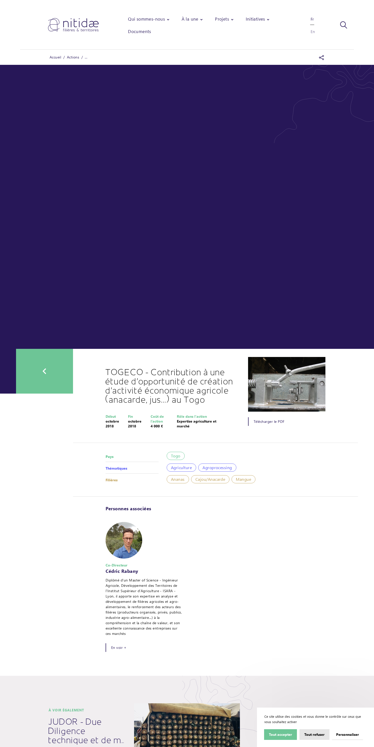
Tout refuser (314, 734)
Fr (312, 19)
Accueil (55, 57)
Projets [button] (222, 19)
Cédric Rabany (122, 571)
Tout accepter (280, 734)
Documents (139, 31)
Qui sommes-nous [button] (146, 19)
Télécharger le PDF (269, 421)
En (313, 31)
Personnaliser (347, 734)
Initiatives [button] (255, 19)
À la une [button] (190, 19)
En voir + (118, 647)
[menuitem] (149, 19)
